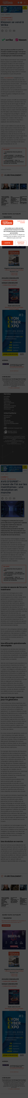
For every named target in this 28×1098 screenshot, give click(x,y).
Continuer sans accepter (21, 221)
